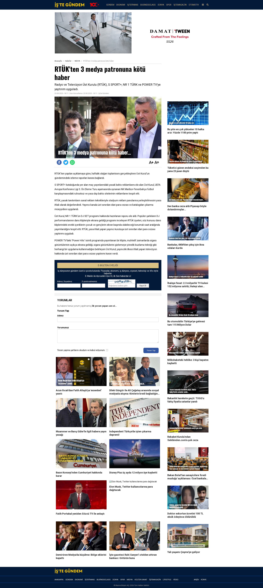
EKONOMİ (120, 5)
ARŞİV (196, 580)
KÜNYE (203, 580)
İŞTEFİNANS (132, 5)
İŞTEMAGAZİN (180, 5)
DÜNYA (161, 5)
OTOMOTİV (194, 5)
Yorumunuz (63, 327)
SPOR (168, 5)
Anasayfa (58, 61)
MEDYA (77, 61)
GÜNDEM (110, 5)
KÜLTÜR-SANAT (141, 580)
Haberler (68, 61)
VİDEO (175, 580)
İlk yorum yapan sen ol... (104, 306)
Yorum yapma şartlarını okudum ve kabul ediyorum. (81, 350)
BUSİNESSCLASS (148, 5)
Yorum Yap (151, 350)
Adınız (60, 315)
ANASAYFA (59, 580)
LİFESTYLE (167, 580)
